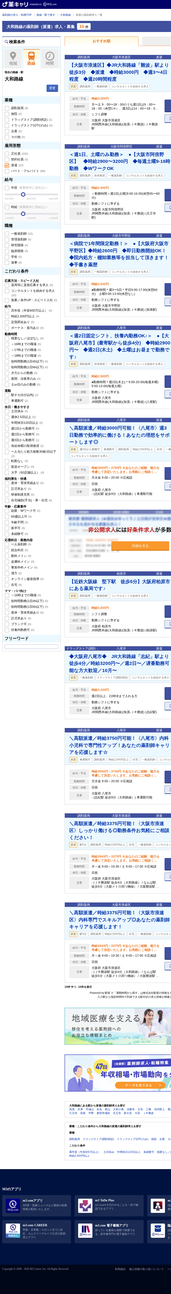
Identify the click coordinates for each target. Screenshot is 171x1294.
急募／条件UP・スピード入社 (33, 300)
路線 (31, 63)
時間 (50, 63)
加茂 (72, 1109)
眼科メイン (20, 556)
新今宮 (128, 1113)
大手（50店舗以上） (27, 472)
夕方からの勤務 (23, 373)
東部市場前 (103, 1113)
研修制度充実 (22, 494)
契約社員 (19, 159)
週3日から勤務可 (24, 440)
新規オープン (22, 466)
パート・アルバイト (27, 171)
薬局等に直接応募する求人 (31, 285)
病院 (16, 114)
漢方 (16, 573)
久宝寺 (73, 1113)
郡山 (107, 1109)
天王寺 (117, 1113)
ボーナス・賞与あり (27, 328)
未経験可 (19, 534)
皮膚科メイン (22, 561)
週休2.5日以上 (23, 417)
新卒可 (17, 528)
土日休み (19, 411)
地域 (13, 63)
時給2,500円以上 (24, 316)
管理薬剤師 (20, 239)
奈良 (99, 1109)
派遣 (16, 165)
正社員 (19, 153)
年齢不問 (19, 522)
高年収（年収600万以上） (31, 310)
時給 (28, 207)
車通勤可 (19, 400)
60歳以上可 (21, 516)
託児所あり (20, 488)
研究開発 (19, 245)
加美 (83, 1113)
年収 (28, 187)
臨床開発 (19, 251)
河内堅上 (159, 1109)
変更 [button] (52, 88)
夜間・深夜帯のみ (25, 378)
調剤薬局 (19, 108)
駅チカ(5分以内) (24, 395)
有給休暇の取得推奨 (27, 446)
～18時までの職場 (25, 355)
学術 (16, 256)
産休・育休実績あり (27, 483)
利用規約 (120, 1269)
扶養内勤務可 (22, 630)
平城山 (90, 1109)
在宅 (16, 584)
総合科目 (19, 550)
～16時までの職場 (25, 344)
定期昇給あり (22, 322)
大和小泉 (118, 1109)
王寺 (140, 1109)
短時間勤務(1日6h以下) (29, 367)
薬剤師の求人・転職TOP (17, 14)
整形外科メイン (23, 567)
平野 (91, 1113)
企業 (16, 131)
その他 (17, 137)
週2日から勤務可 (24, 434)
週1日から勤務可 (24, 428)
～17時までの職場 (25, 350)
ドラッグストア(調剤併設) (31, 119)
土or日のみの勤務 (25, 384)
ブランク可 (20, 624)
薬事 (16, 262)
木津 (80, 1109)
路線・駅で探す (46, 14)
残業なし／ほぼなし (27, 338)
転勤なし (19, 461)
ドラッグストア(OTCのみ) (31, 125)
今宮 (137, 1113)
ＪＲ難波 (148, 1113)
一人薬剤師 (20, 544)
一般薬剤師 (21, 233)
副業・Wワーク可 (25, 510)
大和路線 (65, 14)
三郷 (148, 1109)
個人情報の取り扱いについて (146, 1269)
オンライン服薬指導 (27, 579)
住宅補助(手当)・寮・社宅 (31, 500)
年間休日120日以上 (26, 422)
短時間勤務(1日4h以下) (29, 361)
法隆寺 (131, 1109)
